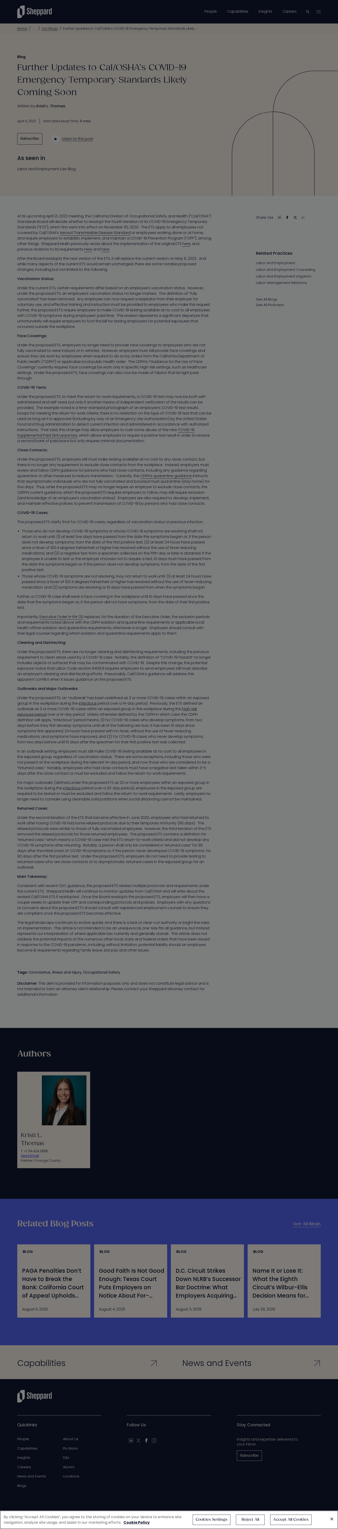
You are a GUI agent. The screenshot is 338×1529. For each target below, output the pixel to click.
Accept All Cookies (291, 1519)
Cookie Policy (136, 1522)
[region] (169, 1520)
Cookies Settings (212, 1519)
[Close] (332, 1519)
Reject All (250, 1519)
